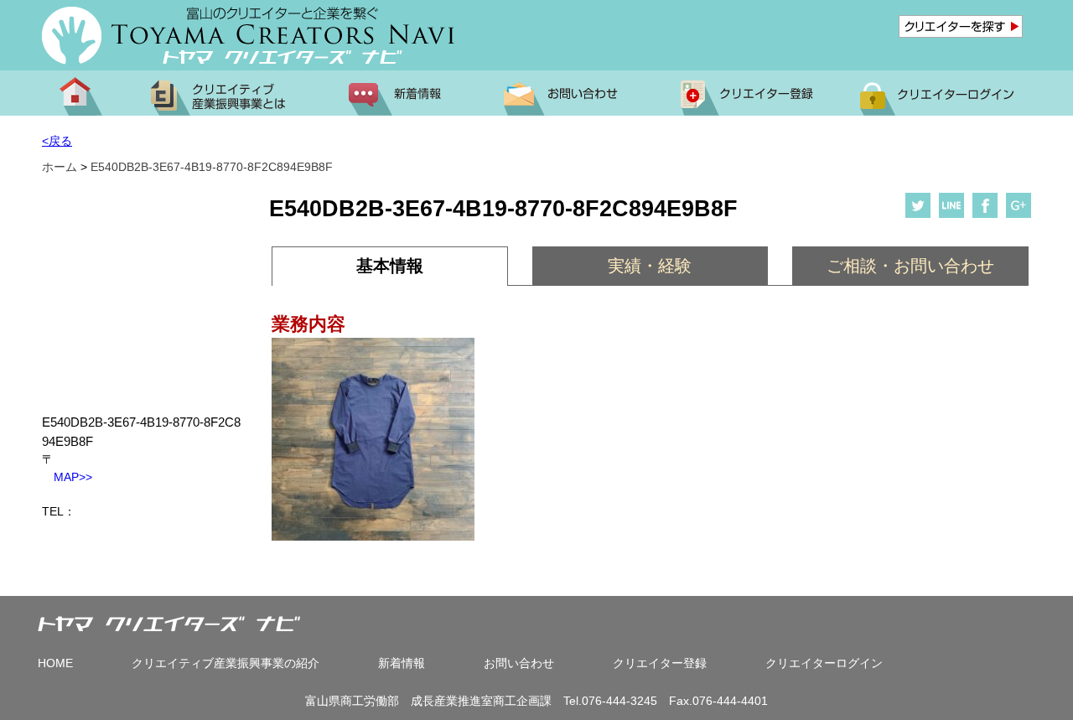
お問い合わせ (519, 663)
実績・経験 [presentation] (650, 265)
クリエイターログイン (824, 663)
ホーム (59, 167)
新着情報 (401, 663)
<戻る (57, 141)
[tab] (389, 266)
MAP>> (67, 477)
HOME (55, 663)
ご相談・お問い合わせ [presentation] (910, 265)
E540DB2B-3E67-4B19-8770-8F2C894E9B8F (212, 167)
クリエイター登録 (660, 663)
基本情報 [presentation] (389, 265)
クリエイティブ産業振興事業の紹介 (225, 663)
